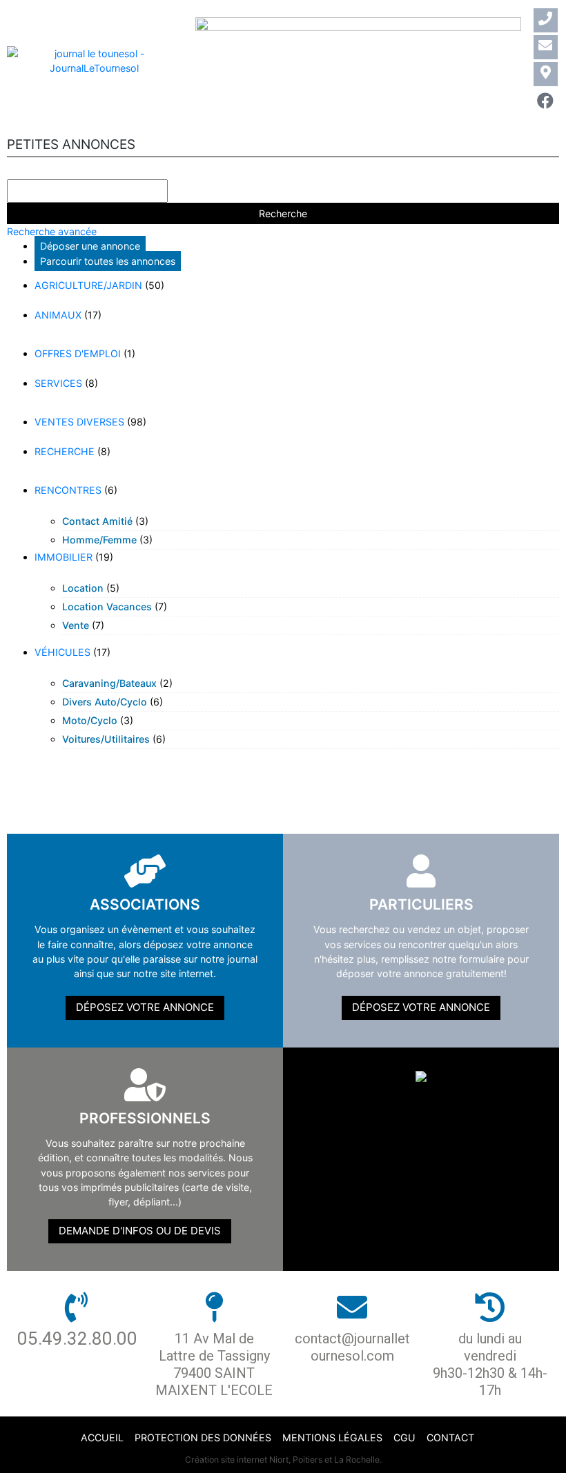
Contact (450, 1437)
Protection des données (203, 1437)
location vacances (107, 606)
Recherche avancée (52, 231)
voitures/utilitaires (106, 739)
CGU (404, 1437)
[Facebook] (546, 101)
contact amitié (97, 521)
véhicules (62, 652)
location (83, 588)
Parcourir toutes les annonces (107, 261)
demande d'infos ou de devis (140, 1230)
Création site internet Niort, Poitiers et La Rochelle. (283, 1459)
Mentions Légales (332, 1437)
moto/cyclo (89, 720)
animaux (58, 315)
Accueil (102, 1437)
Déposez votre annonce (145, 1007)
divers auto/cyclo (104, 702)
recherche (65, 451)
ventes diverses (79, 422)
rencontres (68, 490)
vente (75, 625)
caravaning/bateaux (109, 683)
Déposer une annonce (90, 246)
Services (58, 383)
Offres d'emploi (78, 353)
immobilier (63, 557)
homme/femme (99, 539)
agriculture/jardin (88, 285)
